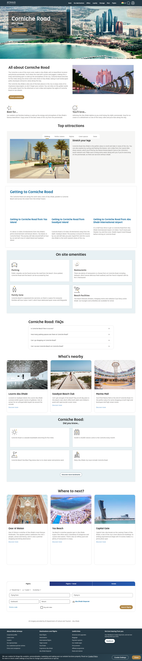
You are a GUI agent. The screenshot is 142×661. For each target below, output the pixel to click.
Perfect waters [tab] (59, 136)
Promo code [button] (13, 607)
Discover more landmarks (71, 475)
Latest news (10, 637)
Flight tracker (43, 643)
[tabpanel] (71, 160)
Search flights (126, 607)
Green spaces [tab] (83, 136)
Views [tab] (95, 136)
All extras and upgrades (79, 635)
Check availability (19, 30)
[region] (71, 657)
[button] (123, 3)
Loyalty (95, 3)
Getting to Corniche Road (31, 191)
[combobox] (15, 590)
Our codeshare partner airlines (16, 646)
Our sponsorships (12, 643)
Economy (36, 590)
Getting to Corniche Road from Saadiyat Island (68, 221)
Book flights (43, 635)
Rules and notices (77, 651)
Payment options (77, 640)
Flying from (15, 595)
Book (69, 3)
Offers (88, 3)
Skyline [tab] (71, 136)
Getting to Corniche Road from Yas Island (28, 221)
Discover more (13, 407)
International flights (45, 640)
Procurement (76, 646)
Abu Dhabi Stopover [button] (82, 601)
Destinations (43, 637)
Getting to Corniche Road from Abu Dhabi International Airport (112, 221)
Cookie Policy (93, 656)
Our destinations (79, 3)
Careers (9, 640)
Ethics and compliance (13, 648)
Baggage (74, 637)
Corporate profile (12, 635)
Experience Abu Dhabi (46, 648)
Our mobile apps (77, 643)
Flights (114, 3)
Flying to (77, 595)
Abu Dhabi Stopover (45, 651)
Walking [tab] (47, 136)
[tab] (28, 584)
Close (136, 657)
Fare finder (43, 646)
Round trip (15, 590)
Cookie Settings (120, 657)
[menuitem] (69, 3)
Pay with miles (48, 607)
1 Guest (26, 590)
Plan (108, 3)
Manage (102, 3)
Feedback (109, 641)
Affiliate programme (78, 648)
